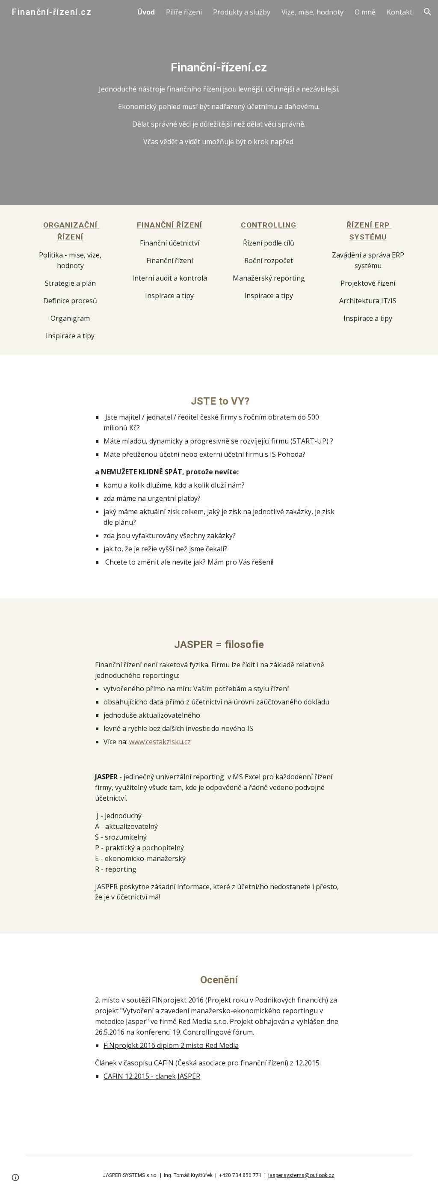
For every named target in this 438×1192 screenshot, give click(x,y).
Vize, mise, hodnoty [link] (312, 12)
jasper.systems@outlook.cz (301, 1175)
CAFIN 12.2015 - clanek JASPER (152, 1076)
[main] (219, 102)
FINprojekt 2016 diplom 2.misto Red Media (171, 1045)
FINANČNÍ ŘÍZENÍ (169, 225)
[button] (427, 12)
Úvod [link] (146, 12)
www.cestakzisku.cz (160, 741)
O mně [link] (365, 12)
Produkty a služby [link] (241, 12)
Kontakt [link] (399, 12)
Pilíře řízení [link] (184, 12)
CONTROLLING (268, 225)
